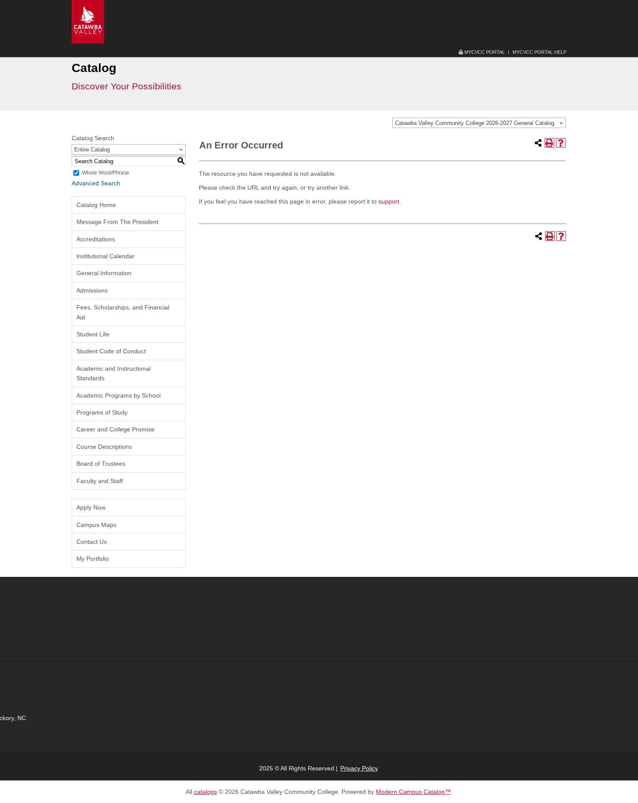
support (388, 201)
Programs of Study (102, 412)
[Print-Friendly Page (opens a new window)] (549, 143)
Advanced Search (96, 183)
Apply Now (90, 507)
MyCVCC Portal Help (539, 52)
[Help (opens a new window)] (561, 143)
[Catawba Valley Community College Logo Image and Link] (88, 21)
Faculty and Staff (99, 480)
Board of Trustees (100, 463)
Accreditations (95, 239)
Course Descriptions (104, 446)
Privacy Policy (359, 768)
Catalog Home (96, 204)
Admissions (92, 290)
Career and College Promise (115, 429)
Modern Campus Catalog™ (413, 791)
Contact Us (91, 541)
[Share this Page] (538, 143)
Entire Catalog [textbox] (92, 149)
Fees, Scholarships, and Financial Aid (122, 312)
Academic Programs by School (118, 395)
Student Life (92, 334)
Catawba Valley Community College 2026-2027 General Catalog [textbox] (474, 123)
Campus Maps (96, 524)
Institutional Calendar (105, 256)
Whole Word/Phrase (105, 173)
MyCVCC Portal (484, 52)
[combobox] (479, 123)
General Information (104, 273)
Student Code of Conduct (111, 351)
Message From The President (117, 221)
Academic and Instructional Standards (113, 373)
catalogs (205, 791)
